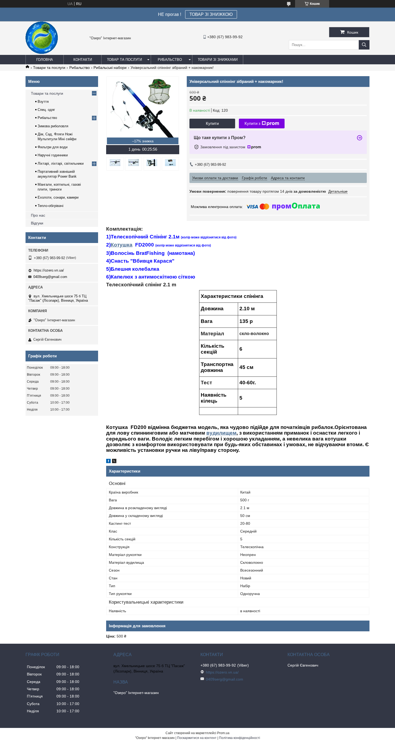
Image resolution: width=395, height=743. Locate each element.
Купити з (252, 123)
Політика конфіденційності (239, 738)
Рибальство (170, 60)
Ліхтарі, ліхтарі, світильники (61, 163)
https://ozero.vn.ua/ (49, 270)
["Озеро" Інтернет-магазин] (42, 52)
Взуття (43, 102)
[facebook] (108, 462)
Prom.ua (223, 733)
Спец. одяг (46, 110)
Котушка (121, 245)
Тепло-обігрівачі (50, 206)
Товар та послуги (124, 60)
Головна (44, 60)
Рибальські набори (110, 67)
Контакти (82, 60)
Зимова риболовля (53, 126)
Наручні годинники (53, 155)
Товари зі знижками (218, 60)
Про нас (38, 215)
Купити (212, 123)
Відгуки (37, 223)
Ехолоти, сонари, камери (58, 197)
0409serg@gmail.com (50, 277)
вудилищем (221, 433)
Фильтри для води (52, 147)
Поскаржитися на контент (197, 738)
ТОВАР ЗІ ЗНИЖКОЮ (211, 14)
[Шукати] (364, 45)
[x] (114, 462)
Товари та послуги (49, 67)
